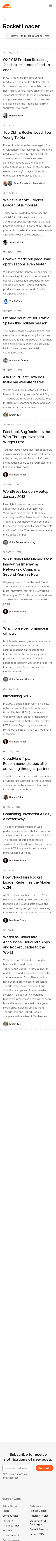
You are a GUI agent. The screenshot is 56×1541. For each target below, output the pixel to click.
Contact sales (10, 1515)
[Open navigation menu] (50, 5)
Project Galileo (38, 1510)
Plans (5, 1510)
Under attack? (10, 1535)
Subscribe (44, 1468)
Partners (7, 1520)
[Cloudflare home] (6, 6)
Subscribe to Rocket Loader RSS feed (29, 36)
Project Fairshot (39, 1529)
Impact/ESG (37, 1534)
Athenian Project (39, 1515)
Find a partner (10, 1525)
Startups (7, 1530)
